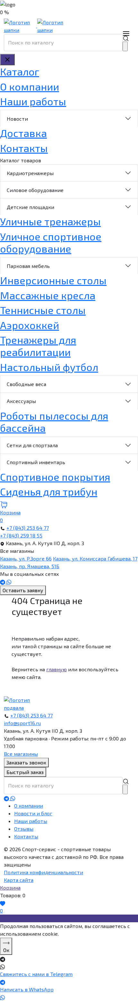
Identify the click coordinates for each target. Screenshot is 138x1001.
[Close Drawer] (7, 59)
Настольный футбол (49, 367)
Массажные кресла (47, 295)
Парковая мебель (28, 266)
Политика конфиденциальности (43, 872)
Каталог (19, 71)
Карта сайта (18, 880)
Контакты (24, 148)
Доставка (23, 133)
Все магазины (21, 754)
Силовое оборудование (35, 190)
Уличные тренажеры (50, 221)
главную (56, 669)
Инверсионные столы (53, 280)
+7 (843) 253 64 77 (27, 528)
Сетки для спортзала (32, 445)
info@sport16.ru (22, 723)
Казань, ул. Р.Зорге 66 (26, 558)
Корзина (10, 887)
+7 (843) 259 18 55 (21, 535)
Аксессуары (21, 401)
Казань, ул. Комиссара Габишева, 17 (95, 558)
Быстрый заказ (25, 772)
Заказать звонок (26, 762)
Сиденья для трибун (48, 491)
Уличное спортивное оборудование (50, 242)
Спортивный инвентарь (36, 462)
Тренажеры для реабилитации (38, 346)
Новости (17, 119)
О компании (29, 86)
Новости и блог (33, 813)
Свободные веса (26, 384)
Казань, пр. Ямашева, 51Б (29, 566)
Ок (6, 950)
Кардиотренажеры (30, 173)
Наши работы (33, 101)
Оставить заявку (23, 590)
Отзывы (23, 829)
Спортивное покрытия (55, 477)
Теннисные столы (43, 310)
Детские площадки (30, 207)
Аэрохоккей (29, 325)
